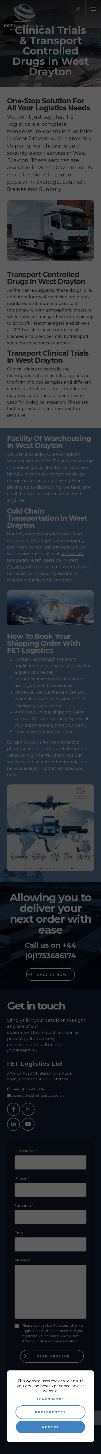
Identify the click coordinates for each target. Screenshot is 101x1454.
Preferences (50, 1412)
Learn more (50, 1399)
